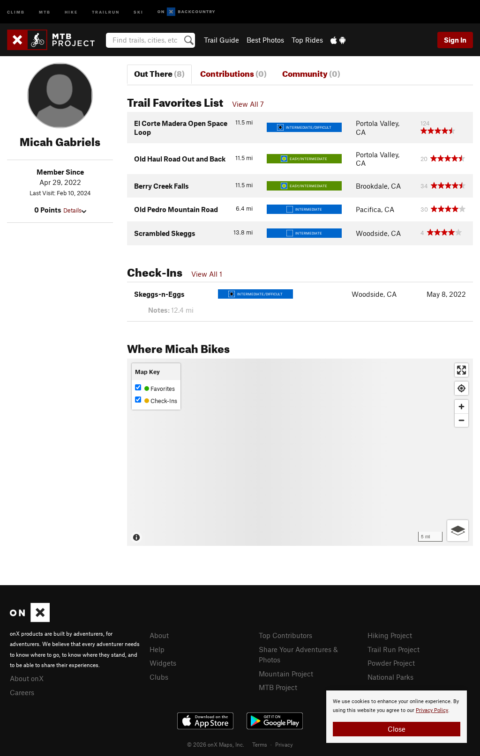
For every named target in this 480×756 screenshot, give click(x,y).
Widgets (163, 663)
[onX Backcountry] (186, 11)
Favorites (162, 388)
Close (396, 729)
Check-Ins (163, 400)
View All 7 (248, 104)
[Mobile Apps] (337, 40)
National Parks (390, 677)
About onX (27, 678)
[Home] (55, 39)
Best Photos (265, 40)
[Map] (300, 452)
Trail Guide (221, 40)
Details (72, 210)
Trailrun (106, 11)
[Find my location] (461, 388)
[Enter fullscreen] (461, 370)
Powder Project (391, 663)
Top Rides (307, 40)
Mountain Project (286, 673)
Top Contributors (285, 635)
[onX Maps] (30, 619)
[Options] (457, 530)
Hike (71, 11)
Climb (16, 11)
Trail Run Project (394, 649)
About (159, 635)
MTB (45, 11)
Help (157, 649)
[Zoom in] (461, 406)
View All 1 (206, 274)
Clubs (159, 677)
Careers (22, 692)
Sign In (455, 40)
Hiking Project (390, 635)
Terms (259, 744)
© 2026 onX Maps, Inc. (215, 744)
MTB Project (278, 687)
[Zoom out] (461, 420)
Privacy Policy (432, 710)
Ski (138, 11)
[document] (396, 716)
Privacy (284, 744)
